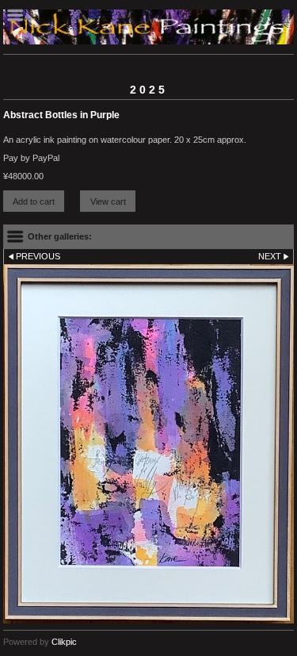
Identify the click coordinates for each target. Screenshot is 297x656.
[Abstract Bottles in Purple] (148, 443)
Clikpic (64, 641)
